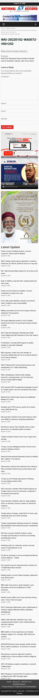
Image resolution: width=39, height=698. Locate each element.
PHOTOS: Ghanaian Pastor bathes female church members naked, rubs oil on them (17, 58)
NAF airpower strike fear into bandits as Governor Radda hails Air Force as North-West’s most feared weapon (19, 355)
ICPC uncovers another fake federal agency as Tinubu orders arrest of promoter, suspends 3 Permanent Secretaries (19, 491)
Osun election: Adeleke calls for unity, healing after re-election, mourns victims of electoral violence (18, 503)
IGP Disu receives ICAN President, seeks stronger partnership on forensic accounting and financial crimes (18, 535)
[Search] (35, 24)
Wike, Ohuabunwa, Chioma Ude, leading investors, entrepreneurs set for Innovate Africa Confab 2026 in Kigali (17, 377)
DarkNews (30, 691)
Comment (5, 77)
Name (4, 103)
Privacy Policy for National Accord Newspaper (19, 686)
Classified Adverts (19, 684)
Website (4, 119)
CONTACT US (26, 682)
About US (16, 682)
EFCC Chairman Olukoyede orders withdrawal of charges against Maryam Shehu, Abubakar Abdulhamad (19, 609)
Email (3, 111)
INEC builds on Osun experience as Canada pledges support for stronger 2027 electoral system (18, 634)
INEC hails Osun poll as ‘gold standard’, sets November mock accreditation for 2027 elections (17, 587)
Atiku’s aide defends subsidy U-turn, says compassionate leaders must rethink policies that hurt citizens (18, 622)
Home (9, 682)
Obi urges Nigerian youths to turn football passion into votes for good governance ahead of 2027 (19, 323)
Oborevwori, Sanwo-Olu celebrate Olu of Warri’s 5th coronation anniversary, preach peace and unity (19, 469)
